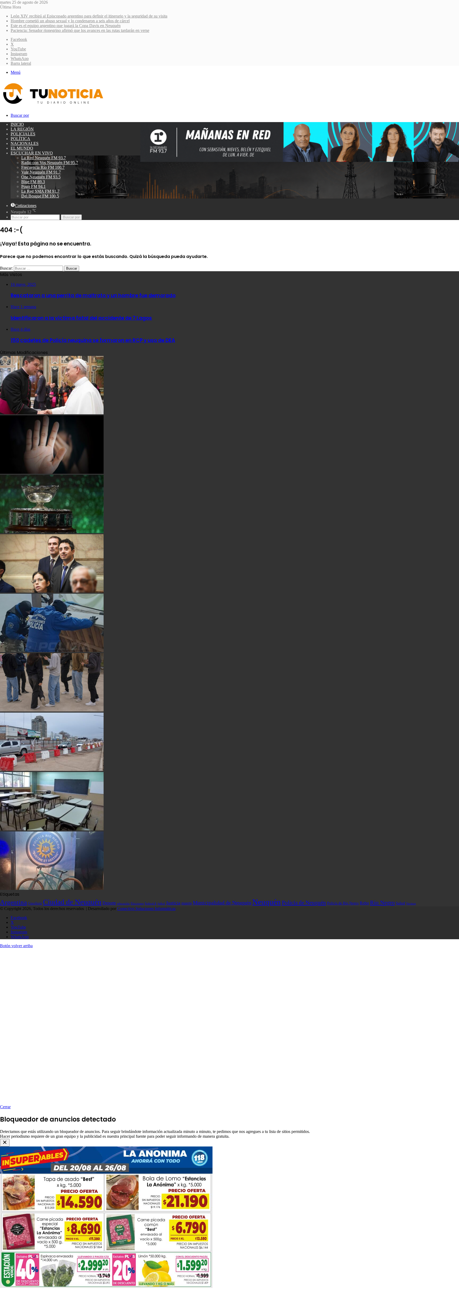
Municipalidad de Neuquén (222, 903)
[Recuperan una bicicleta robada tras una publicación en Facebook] (52, 888)
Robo (364, 903)
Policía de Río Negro (343, 903)
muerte (186, 903)
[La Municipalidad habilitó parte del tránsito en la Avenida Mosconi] (52, 769)
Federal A (150, 903)
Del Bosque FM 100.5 (40, 196)
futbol (161, 903)
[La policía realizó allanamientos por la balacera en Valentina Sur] (52, 650)
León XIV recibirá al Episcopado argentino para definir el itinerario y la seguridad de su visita (89, 16)
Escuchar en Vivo (32, 153)
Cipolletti (35, 903)
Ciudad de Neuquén (72, 902)
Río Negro (382, 902)
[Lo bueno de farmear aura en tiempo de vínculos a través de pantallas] (52, 710)
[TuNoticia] (52, 105)
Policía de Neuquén (304, 902)
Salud (400, 903)
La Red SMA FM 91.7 (40, 191)
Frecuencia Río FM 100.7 (43, 167)
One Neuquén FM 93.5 (41, 177)
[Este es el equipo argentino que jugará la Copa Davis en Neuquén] (52, 531)
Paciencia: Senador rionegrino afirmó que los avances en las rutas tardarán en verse (80, 30)
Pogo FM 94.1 (33, 186)
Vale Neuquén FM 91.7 (41, 172)
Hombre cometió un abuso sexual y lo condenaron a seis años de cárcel (70, 21)
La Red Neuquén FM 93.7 (43, 158)
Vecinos (411, 903)
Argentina (13, 902)
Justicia (173, 903)
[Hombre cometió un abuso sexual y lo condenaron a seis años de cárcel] (52, 472)
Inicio (17, 124)
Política (20, 138)
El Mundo (22, 148)
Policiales (23, 134)
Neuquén (266, 902)
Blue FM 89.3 (33, 181)
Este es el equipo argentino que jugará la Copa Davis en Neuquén (66, 25)
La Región (22, 129)
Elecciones (137, 903)
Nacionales (25, 143)
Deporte (109, 903)
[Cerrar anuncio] (5, 1142)
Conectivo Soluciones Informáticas (146, 908)
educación (123, 903)
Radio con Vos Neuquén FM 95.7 (49, 162)
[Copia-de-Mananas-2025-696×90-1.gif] (299, 160)
